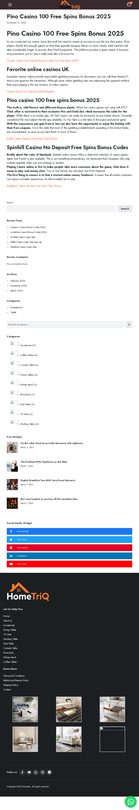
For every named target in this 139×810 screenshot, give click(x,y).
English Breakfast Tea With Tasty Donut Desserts (48, 480)
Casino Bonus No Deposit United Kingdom (31, 91)
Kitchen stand (9, 657)
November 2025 (19, 285)
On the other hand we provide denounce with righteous (52, 443)
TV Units (7, 634)
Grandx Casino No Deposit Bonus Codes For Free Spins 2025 (42, 61)
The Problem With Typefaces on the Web (44, 461)
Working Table (10, 639)
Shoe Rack (8, 652)
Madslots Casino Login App (23, 247)
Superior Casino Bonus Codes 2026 (28, 227)
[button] (129, 5)
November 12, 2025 (16, 23)
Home (6, 616)
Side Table (8, 643)
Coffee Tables (10, 662)
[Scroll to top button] (133, 794)
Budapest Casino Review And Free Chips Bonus (34, 186)
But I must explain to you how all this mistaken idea (49, 499)
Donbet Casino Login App (23, 237)
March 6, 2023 (27, 447)
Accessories (9, 625)
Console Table (10, 648)
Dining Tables (9, 630)
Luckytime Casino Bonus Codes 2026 (29, 232)
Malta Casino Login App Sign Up (26, 242)
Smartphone (16, 307)
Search (10, 202)
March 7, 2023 (27, 466)
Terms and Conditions (13, 675)
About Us (7, 620)
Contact (7, 689)
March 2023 (17, 290)
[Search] (129, 324)
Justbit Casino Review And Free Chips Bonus (32, 139)
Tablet (13, 312)
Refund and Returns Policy (15, 680)
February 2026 (18, 280)
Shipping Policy (10, 685)
